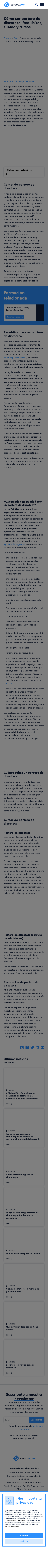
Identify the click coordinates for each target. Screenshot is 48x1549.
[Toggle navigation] (42, 4)
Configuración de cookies (15, 1520)
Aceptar (24, 1535)
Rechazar (24, 1541)
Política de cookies (12, 1527)
